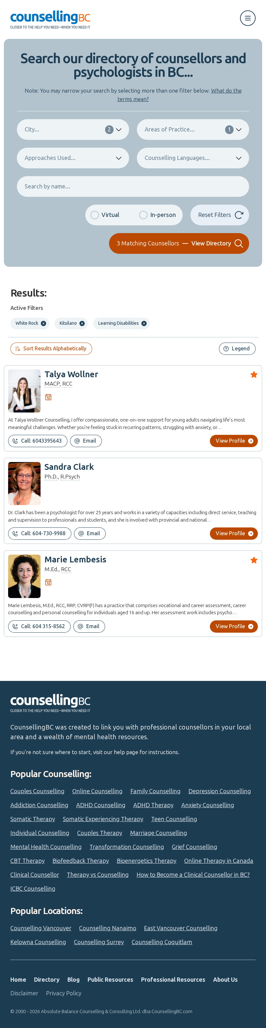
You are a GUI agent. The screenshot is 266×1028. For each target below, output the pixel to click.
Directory (47, 979)
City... (68, 129)
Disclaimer (24, 993)
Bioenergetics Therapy (146, 860)
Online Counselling (97, 791)
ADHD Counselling (101, 805)
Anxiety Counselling (207, 805)
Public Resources (110, 979)
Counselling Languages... (177, 158)
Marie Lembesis (75, 560)
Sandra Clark (69, 467)
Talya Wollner (71, 374)
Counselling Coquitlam (162, 942)
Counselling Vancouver (40, 928)
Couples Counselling (37, 791)
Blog (73, 979)
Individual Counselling (39, 833)
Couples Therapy (99, 833)
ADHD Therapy (153, 805)
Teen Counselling (174, 819)
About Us (225, 979)
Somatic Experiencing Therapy (103, 819)
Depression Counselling (219, 791)
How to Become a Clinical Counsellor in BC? (193, 874)
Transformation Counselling (127, 847)
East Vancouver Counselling (181, 928)
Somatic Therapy (32, 819)
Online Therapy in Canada (218, 860)
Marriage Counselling (158, 833)
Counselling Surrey (99, 942)
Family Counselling (155, 791)
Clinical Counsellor (34, 874)
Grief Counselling (194, 847)
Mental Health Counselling (46, 847)
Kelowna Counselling (38, 942)
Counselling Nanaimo (107, 928)
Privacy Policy (63, 993)
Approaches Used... (50, 158)
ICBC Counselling (32, 888)
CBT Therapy (27, 860)
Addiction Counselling (39, 805)
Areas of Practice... (188, 129)
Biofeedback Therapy (81, 860)
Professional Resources (173, 979)
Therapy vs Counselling (98, 874)
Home (18, 979)
